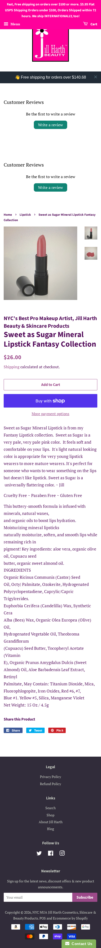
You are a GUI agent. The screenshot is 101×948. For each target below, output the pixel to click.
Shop (50, 815)
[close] (95, 76)
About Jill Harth (51, 822)
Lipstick (25, 214)
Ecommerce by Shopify (70, 918)
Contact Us (80, 944)
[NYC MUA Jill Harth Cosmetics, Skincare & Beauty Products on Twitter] (39, 854)
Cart (93, 24)
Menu (15, 24)
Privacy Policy (50, 776)
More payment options (50, 413)
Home (8, 214)
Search (50, 808)
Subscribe (84, 897)
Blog (50, 828)
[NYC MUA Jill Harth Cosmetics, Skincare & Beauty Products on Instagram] (62, 854)
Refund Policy (50, 783)
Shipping (11, 366)
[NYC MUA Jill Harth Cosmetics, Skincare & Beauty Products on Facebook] (50, 854)
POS (42, 918)
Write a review (50, 124)
